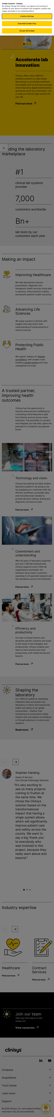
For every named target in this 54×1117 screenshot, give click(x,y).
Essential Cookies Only (27, 24)
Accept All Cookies (27, 31)
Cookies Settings (27, 16)
